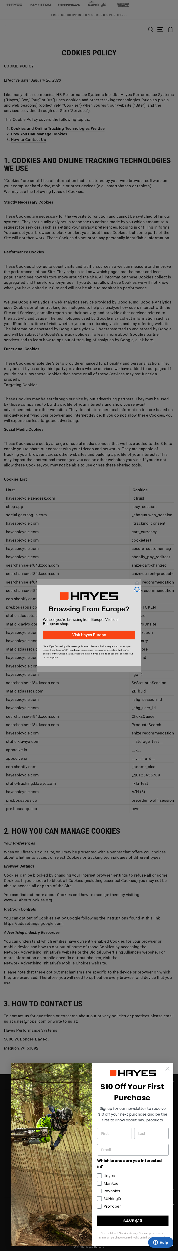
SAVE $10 (132, 1221)
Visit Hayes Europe (89, 635)
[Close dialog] (137, 589)
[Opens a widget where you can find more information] (160, 1243)
